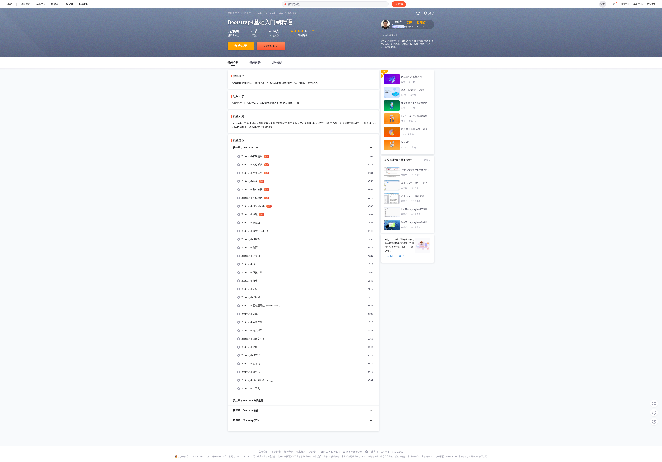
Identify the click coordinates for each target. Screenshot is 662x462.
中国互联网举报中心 (351, 456)
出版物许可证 (428, 456)
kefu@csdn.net (354, 451)
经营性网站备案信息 (266, 456)
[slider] (299, 31)
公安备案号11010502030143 (191, 456)
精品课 (69, 4)
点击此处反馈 (394, 256)
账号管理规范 (386, 456)
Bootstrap (259, 13)
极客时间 (84, 4)
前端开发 (246, 13)
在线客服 (373, 451)
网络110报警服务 (331, 456)
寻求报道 (301, 451)
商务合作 (288, 451)
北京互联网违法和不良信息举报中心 (294, 456)
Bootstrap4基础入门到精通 (282, 13)
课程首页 (25, 4)
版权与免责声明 (402, 456)
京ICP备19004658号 (217, 456)
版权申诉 (415, 456)
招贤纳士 (276, 451)
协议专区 (313, 451)
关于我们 (263, 451)
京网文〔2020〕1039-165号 (242, 456)
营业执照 (440, 456)
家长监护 (317, 456)
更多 (426, 160)
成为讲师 (651, 4)
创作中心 (625, 4)
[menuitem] (303, 270)
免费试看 (240, 46)
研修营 (54, 4)
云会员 (39, 4)
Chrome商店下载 (370, 456)
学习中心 (638, 4)
